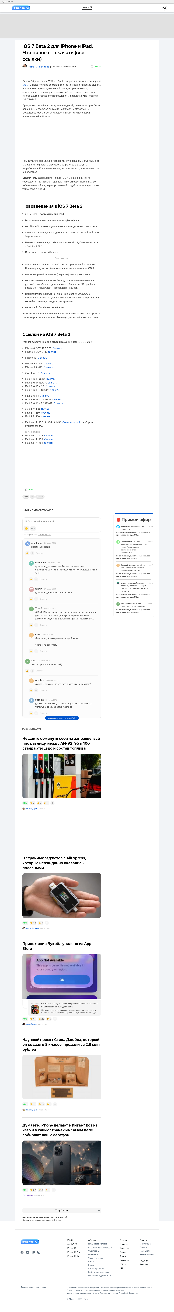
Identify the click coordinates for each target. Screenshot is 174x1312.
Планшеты (93, 1254)
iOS (32, 496)
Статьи (123, 1240)
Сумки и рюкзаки (96, 1268)
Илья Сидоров (31, 808)
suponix (39, 699)
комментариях (44, 534)
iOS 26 (70, 1240)
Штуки (91, 1264)
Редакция (144, 1260)
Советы (143, 1240)
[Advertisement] (61, 833)
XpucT (38, 608)
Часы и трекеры (95, 1257)
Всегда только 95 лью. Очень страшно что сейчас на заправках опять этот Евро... (133, 568)
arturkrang (36, 542)
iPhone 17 (71, 1248)
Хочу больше (62, 1210)
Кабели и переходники (98, 1271)
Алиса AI (29, 1195)
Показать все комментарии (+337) (62, 718)
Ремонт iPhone (146, 1254)
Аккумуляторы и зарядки (100, 1247)
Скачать (57, 348)
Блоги (122, 1251)
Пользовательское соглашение (33, 1287)
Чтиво (123, 1263)
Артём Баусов (31, 1024)
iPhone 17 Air (73, 1255)
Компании (124, 1259)
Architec (39, 680)
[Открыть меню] (7, 8)
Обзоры (92, 1240)
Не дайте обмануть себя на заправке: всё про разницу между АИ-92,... (133, 533)
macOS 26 (72, 1244)
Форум (123, 1255)
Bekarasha (40, 562)
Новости (40, 496)
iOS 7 (25, 84)
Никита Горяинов (32, 928)
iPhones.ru (73, 1299)
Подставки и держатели (99, 1275)
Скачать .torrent (71, 422)
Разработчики (146, 1250)
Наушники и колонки (97, 1243)
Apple (26, 496)
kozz (33, 660)
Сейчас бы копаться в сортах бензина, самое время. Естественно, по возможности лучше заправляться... (134, 547)
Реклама (144, 1264)
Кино (122, 1267)
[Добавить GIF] (33, 528)
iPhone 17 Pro (73, 1251)
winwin (38, 588)
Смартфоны (94, 1250)
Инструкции (145, 1243)
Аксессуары (125, 1248)
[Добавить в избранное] (92, 66)
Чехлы (91, 1261)
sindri (38, 634)
